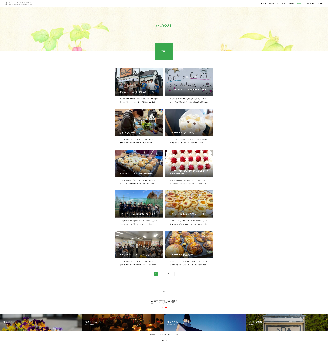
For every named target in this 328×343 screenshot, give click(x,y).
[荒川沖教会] (18, 3)
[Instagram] (162, 307)
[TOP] (164, 291)
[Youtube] (166, 307)
